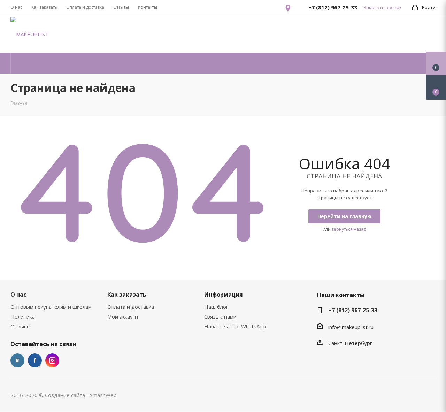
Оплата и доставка (130, 306)
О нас (18, 294)
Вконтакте (17, 360)
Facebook (35, 360)
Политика (22, 316)
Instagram (52, 360)
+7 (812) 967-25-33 (352, 310)
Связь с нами (220, 316)
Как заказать (126, 294)
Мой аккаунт (123, 316)
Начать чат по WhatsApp (235, 326)
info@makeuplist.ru (351, 326)
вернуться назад (349, 229)
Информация (223, 294)
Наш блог (216, 306)
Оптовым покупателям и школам (51, 306)
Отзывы (20, 326)
